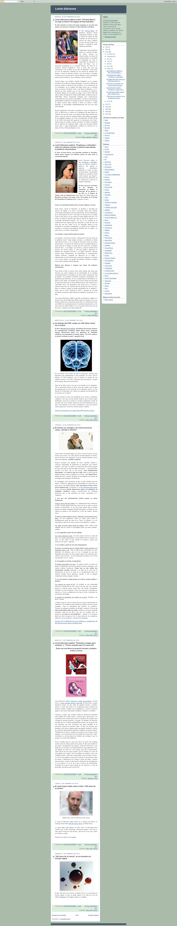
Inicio (77, 915)
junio (108, 59)
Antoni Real (108, 240)
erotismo (90, 778)
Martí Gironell (109, 300)
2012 (107, 52)
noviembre (110, 54)
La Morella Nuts (109, 270)
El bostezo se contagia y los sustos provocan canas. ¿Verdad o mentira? (73, 429)
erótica (107, 286)
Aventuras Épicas (110, 243)
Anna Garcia (108, 238)
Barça (84, 137)
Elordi (106, 130)
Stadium (94, 137)
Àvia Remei (108, 182)
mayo (109, 61)
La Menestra (108, 268)
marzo (109, 66)
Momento (94, 315)
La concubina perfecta (111, 273)
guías (106, 197)
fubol (106, 288)
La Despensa (109, 212)
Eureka (107, 255)
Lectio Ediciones (65, 8)
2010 (107, 107)
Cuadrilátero (108, 250)
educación (108, 162)
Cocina (107, 149)
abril (108, 64)
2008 (107, 111)
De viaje (107, 125)
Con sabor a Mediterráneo (112, 174)
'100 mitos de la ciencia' (67, 328)
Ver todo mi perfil (110, 37)
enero (109, 101)
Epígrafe (107, 152)
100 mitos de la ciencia (90, 487)
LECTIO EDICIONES (111, 20)
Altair (106, 120)
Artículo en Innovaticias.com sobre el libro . (75, 410)
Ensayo (107, 177)
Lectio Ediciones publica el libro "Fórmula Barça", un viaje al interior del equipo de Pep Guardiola (75, 21)
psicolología (108, 293)
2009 (107, 109)
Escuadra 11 (108, 227)
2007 (107, 114)
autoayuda (108, 281)
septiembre (110, 56)
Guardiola (107, 263)
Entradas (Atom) (65, 919)
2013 (107, 49)
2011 (107, 104)
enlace (74, 837)
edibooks (107, 210)
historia (107, 233)
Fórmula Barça (109, 260)
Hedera (107, 172)
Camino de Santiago (111, 202)
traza (106, 157)
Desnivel (107, 128)
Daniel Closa (108, 253)
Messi (106, 276)
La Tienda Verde (109, 133)
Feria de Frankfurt (110, 258)
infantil (107, 200)
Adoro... (107, 235)
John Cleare (108, 265)
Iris (106, 159)
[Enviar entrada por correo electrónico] (95, 135)
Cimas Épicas (109, 248)
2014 (107, 47)
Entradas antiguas (93, 915)
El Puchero (108, 167)
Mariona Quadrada (110, 215)
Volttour (107, 140)
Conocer (107, 185)
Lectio (89, 315)
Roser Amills (108, 187)
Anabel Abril (108, 225)
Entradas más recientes (59, 915)
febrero (109, 68)
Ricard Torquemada (110, 278)
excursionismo (109, 154)
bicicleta (107, 283)
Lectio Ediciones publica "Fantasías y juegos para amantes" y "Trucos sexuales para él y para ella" (75, 644)
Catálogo (107, 205)
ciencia (95, 420)
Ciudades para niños (111, 207)
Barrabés (107, 123)
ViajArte (107, 138)
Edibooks (63, 897)
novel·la (107, 291)
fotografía (107, 195)
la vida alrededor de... (111, 217)
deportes (89, 137)
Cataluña (107, 245)
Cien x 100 (89, 420)
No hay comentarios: (91, 133)
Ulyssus (107, 135)
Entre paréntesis (110, 169)
